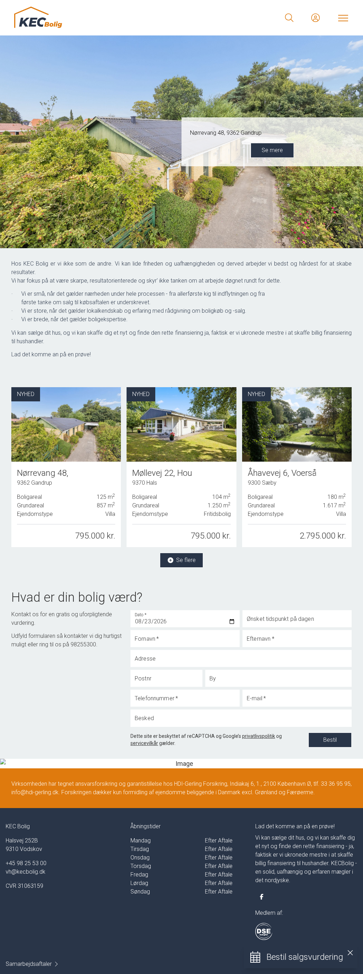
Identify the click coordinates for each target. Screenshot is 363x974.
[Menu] (342, 18)
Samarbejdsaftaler (29, 964)
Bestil (330, 739)
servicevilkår (144, 743)
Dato (141, 614)
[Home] (98, 17)
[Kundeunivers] (315, 18)
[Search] (289, 18)
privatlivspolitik (258, 736)
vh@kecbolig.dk (25, 871)
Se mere (272, 150)
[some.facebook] (261, 896)
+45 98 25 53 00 (26, 863)
